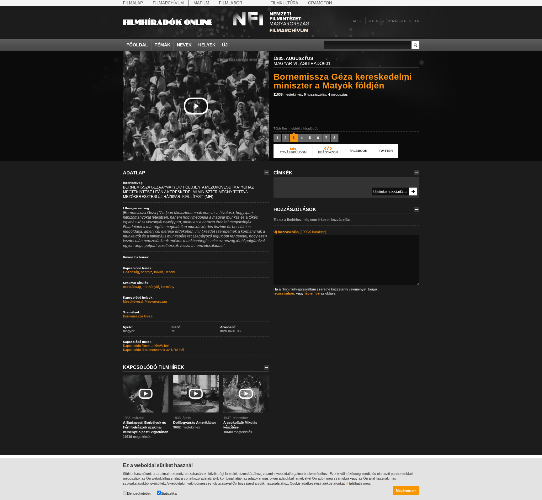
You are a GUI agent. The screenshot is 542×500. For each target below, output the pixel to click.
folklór (158, 272)
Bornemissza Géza (137, 316)
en (417, 21)
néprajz (146, 272)
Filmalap (133, 3)
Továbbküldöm (293, 152)
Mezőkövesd (133, 301)
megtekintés (288, 94)
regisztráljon (284, 293)
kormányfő (151, 287)
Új (225, 44)
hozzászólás (315, 94)
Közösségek (399, 21)
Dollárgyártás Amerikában (194, 422)
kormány (167, 287)
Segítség (376, 21)
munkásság (132, 287)
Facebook (358, 150)
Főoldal (137, 44)
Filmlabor (230, 3)
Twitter (386, 150)
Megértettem (406, 490)
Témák (162, 44)
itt (347, 483)
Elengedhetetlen (139, 493)
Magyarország (156, 301)
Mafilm (201, 3)
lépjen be (312, 293)
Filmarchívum (168, 3)
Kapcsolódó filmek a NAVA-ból (145, 346)
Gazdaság (131, 272)
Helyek (206, 44)
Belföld (170, 272)
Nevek (184, 44)
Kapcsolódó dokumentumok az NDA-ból (153, 350)
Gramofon (320, 3)
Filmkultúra (284, 3)
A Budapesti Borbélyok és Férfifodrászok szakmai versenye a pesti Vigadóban (145, 427)
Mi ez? (358, 21)
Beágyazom (328, 152)
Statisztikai (169, 493)
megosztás (338, 94)
